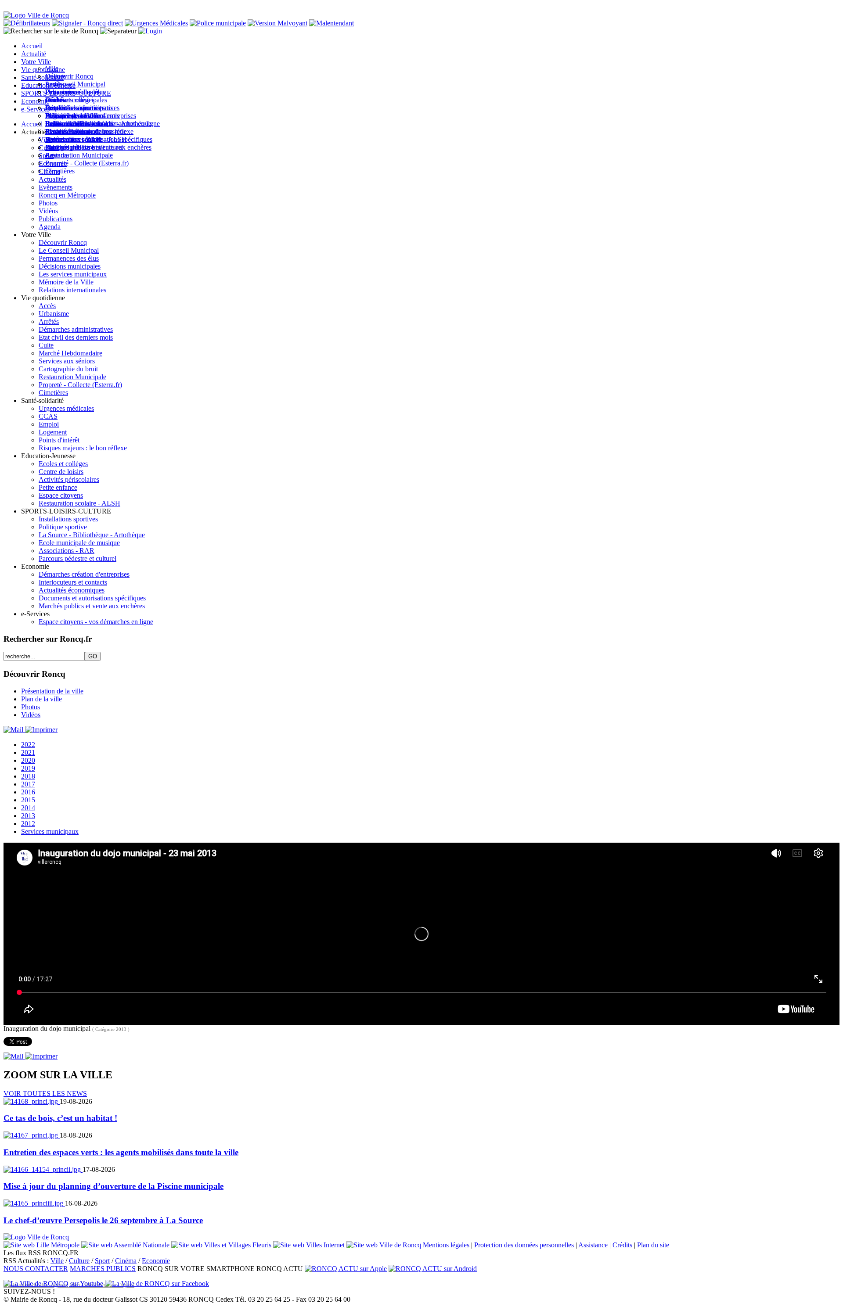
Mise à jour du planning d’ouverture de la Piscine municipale (113, 1186)
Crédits (622, 1245)
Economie (156, 1260)
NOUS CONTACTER (36, 1268)
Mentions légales (446, 1245)
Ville (57, 1260)
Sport (102, 1260)
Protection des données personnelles (524, 1245)
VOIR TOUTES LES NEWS (45, 1093)
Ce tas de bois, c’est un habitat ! (60, 1118)
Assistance (593, 1245)
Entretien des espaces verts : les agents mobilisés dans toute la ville (121, 1152)
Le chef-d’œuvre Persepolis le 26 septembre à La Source (103, 1220)
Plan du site (653, 1245)
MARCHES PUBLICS (103, 1268)
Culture (79, 1260)
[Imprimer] (41, 729)
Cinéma (126, 1260)
